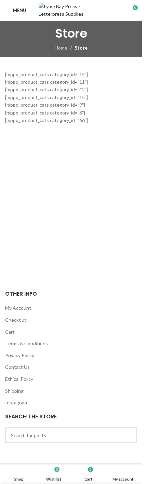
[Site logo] (71, 10)
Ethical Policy (19, 379)
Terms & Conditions (26, 343)
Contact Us (17, 367)
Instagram (16, 402)
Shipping (14, 391)
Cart (10, 332)
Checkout (15, 320)
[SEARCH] (129, 435)
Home (61, 48)
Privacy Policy (19, 355)
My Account (18, 308)
